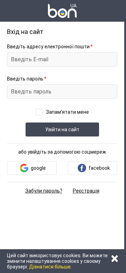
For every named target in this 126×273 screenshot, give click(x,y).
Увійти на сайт (62, 129)
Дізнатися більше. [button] (50, 267)
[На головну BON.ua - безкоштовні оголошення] (62, 11)
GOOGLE (38, 168)
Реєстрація (86, 191)
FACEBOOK (99, 168)
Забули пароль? (43, 191)
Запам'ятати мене (67, 112)
